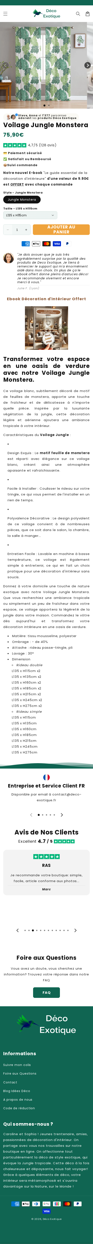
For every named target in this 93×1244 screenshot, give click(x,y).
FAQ (47, 992)
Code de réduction (19, 1108)
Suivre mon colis (17, 1065)
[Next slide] (61, 815)
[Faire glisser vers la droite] (87, 65)
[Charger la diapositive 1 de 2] (49, 105)
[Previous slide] (31, 815)
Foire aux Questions (20, 1073)
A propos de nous (17, 1099)
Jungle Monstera (22, 199)
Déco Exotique (52, 1219)
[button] (5, 14)
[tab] (39, 815)
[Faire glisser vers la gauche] (5, 65)
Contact (10, 1082)
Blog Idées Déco (16, 1091)
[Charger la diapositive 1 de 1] (44, 105)
